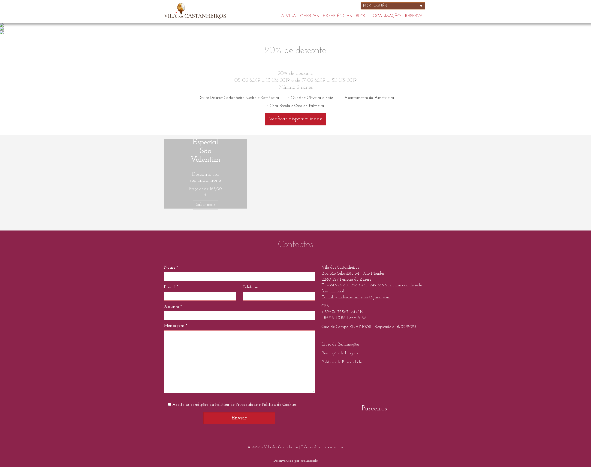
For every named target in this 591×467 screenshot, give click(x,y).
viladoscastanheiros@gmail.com (362, 297)
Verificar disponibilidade (295, 119)
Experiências (337, 15)
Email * (171, 287)
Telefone (250, 287)
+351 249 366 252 (376, 285)
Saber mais (205, 205)
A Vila (288, 15)
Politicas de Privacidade (342, 362)
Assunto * (173, 307)
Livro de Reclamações (340, 345)
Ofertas (309, 15)
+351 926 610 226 (343, 285)
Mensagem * (175, 326)
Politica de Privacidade (236, 405)
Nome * (171, 268)
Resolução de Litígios (340, 353)
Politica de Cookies (279, 405)
